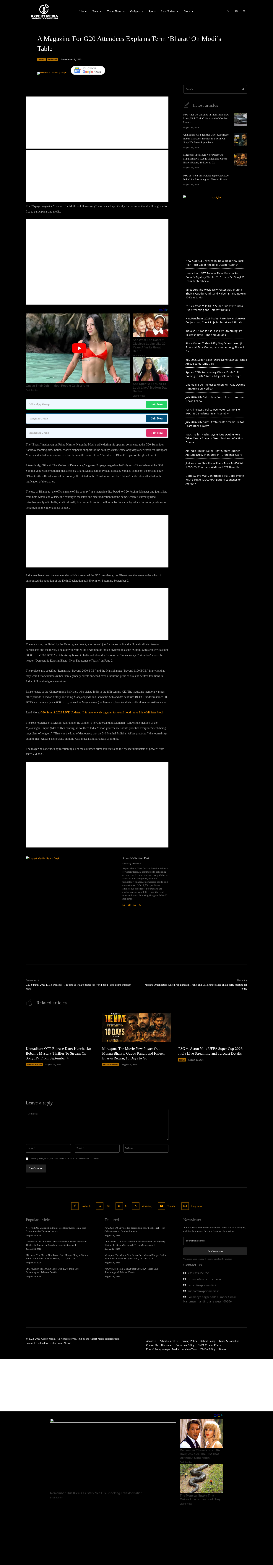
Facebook (86, 1206)
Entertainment (34, 1064)
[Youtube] (236, 11)
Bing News (196, 1206)
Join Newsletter (215, 1251)
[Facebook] (75, 1206)
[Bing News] (244, 11)
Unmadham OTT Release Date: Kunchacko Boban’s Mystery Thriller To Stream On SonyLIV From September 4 (206, 138)
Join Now (157, 404)
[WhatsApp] (135, 1206)
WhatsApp (147, 1206)
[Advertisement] (97, 122)
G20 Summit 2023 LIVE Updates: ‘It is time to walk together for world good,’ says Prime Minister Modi (101, 712)
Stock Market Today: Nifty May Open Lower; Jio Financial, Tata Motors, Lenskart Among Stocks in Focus (216, 347)
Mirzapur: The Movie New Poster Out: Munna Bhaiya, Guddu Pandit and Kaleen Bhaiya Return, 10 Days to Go (205, 158)
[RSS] (134, 904)
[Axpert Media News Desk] (72, 902)
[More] (144, 80)
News (41, 59)
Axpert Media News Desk (135, 858)
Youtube (171, 1206)
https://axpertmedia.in (131, 864)
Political (52, 59)
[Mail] (129, 904)
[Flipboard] (123, 904)
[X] (228, 11)
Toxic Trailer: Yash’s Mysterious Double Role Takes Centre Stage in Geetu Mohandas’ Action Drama (214, 438)
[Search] (243, 89)
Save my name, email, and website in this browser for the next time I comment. (65, 1158)
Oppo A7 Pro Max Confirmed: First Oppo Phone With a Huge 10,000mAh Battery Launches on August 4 (215, 479)
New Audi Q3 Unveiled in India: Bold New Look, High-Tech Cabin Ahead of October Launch (206, 118)
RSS (108, 1206)
